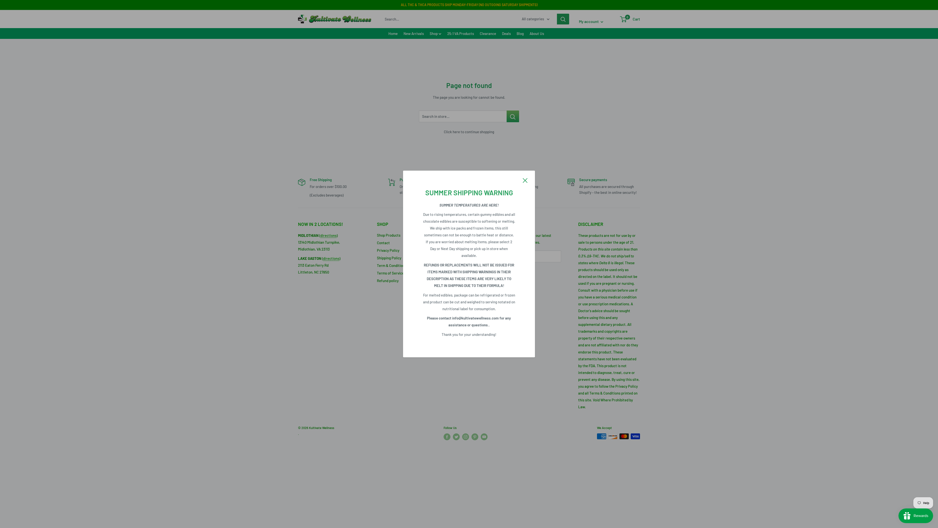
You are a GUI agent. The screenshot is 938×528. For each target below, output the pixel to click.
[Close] (525, 179)
